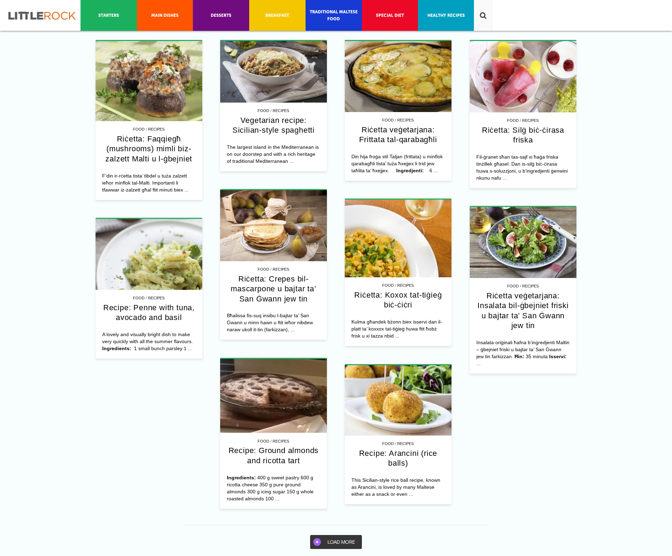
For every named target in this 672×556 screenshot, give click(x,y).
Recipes (156, 129)
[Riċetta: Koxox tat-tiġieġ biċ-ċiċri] (398, 239)
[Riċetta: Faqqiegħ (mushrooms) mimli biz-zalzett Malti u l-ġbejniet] (149, 81)
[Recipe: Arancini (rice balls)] (398, 400)
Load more (341, 541)
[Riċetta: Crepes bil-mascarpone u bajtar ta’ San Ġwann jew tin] (273, 225)
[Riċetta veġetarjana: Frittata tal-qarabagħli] (398, 76)
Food (139, 129)
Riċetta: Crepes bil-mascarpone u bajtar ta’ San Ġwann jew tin (273, 288)
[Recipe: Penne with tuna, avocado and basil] (149, 254)
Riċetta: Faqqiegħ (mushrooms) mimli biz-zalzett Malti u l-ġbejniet (148, 148)
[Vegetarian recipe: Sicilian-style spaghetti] (273, 72)
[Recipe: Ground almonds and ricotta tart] (273, 396)
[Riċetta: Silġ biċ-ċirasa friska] (523, 76)
